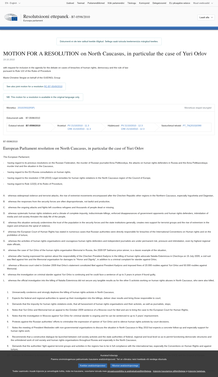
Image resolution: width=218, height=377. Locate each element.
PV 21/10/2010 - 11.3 (78, 125)
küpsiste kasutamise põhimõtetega (169, 371)
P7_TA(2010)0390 (192, 125)
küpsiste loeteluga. (197, 371)
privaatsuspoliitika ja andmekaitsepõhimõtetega (129, 371)
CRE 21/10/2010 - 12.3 (132, 129)
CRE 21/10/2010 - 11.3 (79, 129)
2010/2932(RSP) (26, 107)
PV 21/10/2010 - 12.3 (132, 125)
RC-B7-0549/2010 (53, 86)
